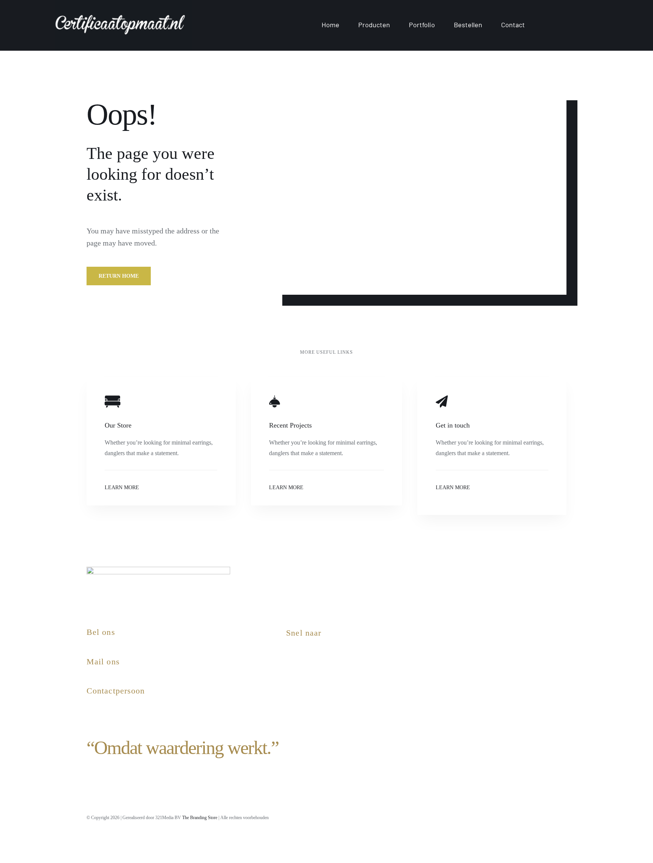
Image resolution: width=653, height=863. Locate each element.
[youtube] (512, 816)
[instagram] (486, 816)
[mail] (551, 816)
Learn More (122, 487)
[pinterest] (525, 816)
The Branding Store (199, 817)
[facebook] (499, 816)
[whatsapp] (538, 816)
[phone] (563, 816)
